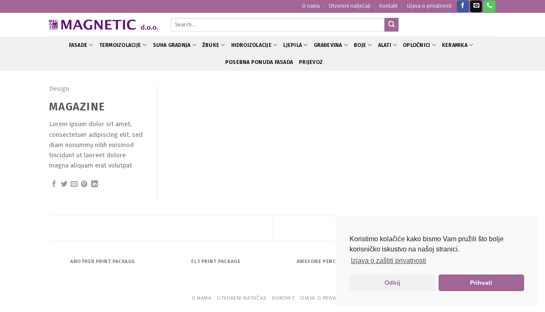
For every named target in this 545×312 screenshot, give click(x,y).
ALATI (384, 45)
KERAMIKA (455, 45)
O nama (311, 6)
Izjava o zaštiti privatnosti (388, 260)
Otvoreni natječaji (349, 6)
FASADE (78, 45)
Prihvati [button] (481, 282)
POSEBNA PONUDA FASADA (259, 62)
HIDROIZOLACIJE (251, 45)
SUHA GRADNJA (172, 45)
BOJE (360, 45)
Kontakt (388, 6)
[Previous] (50, 269)
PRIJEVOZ (311, 62)
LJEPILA (292, 45)
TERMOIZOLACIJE (120, 45)
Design (59, 88)
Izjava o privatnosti (429, 6)
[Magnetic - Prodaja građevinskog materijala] (103, 25)
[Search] (391, 25)
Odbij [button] (392, 282)
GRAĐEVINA (328, 45)
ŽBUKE (210, 45)
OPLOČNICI (416, 45)
